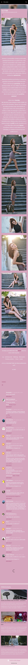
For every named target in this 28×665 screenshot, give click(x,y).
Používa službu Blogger (14, 660)
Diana (7, 521)
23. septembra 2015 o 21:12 (16, 528)
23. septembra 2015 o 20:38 (14, 521)
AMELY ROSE (16, 475)
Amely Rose (9, 467)
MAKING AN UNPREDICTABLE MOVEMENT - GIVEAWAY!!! (13, 600)
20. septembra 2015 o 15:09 (17, 409)
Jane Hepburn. (9, 419)
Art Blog (8, 415)
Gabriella (8, 490)
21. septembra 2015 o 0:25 (18, 467)
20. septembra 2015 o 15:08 (12, 400)
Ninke (19, 350)
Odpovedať (9, 396)
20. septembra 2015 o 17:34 (19, 427)
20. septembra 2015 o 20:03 (16, 435)
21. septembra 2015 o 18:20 (19, 501)
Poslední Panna (10, 427)
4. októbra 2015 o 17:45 (15, 545)
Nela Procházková (10, 399)
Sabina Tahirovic (10, 554)
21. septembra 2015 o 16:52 (16, 490)
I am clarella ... (9, 463)
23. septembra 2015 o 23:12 (15, 537)
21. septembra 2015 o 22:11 (12, 515)
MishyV (8, 537)
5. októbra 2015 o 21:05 (19, 554)
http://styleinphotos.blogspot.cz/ (13, 496)
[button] (2, 15)
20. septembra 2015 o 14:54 (17, 392)
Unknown (8, 435)
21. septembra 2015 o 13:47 (18, 480)
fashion (3, 381)
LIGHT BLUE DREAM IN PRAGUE (8, 646)
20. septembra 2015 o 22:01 (16, 452)
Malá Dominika (9, 501)
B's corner (6, 2)
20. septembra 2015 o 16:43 (19, 419)
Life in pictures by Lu (11, 513)
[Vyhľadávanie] (26, 2)
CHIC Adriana (9, 480)
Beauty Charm (12, 404)
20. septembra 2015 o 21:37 (16, 443)
